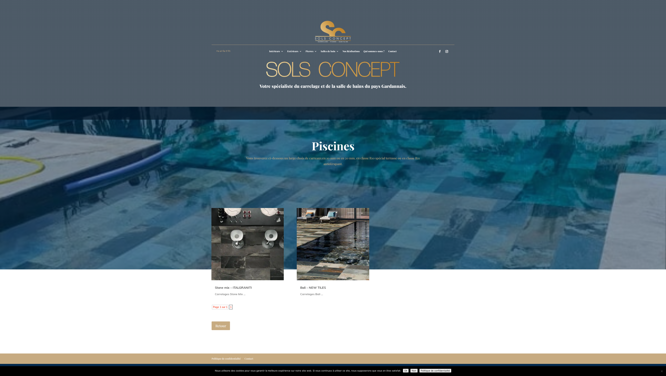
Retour (220, 325)
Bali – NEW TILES (313, 288)
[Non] (661, 371)
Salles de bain (328, 51)
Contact (392, 51)
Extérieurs (292, 51)
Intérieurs (274, 51)
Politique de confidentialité (226, 358)
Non (414, 370)
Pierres (309, 51)
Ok (405, 370)
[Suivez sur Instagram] (447, 51)
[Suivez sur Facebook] (440, 51)
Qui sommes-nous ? (374, 51)
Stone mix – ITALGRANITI (233, 288)
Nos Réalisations (351, 51)
